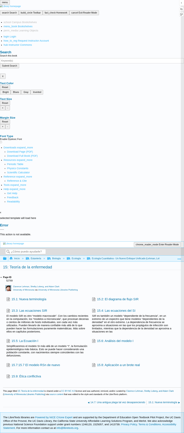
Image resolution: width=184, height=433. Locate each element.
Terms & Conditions (149, 424)
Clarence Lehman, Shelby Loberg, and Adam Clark (36, 286)
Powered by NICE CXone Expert (54, 417)
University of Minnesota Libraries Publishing (58, 290)
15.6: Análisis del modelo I (115, 341)
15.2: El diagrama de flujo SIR (118, 299)
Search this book (8, 55)
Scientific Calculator (18, 172)
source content (56, 394)
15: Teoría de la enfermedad (31, 391)
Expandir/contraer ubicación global (179, 257)
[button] (12, 197)
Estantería (36, 258)
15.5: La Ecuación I (25, 341)
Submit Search (9, 66)
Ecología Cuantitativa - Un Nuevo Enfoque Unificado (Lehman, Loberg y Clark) (131, 258)
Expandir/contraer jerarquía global (6, 259)
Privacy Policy (129, 424)
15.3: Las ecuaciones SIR (29, 310)
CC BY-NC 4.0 (68, 391)
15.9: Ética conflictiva (26, 376)
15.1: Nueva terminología (29, 299)
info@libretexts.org (67, 428)
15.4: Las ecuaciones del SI (116, 310)
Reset (5, 87)
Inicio (17, 258)
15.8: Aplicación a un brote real (118, 365)
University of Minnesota (23, 290)
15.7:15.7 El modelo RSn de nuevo (36, 365)
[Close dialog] (2, 229)
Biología (56, 258)
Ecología (76, 258)
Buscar (8, 251)
